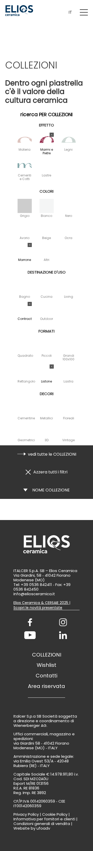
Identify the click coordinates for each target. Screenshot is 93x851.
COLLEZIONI (46, 654)
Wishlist (46, 665)
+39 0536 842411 (36, 584)
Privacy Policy (26, 814)
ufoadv (43, 828)
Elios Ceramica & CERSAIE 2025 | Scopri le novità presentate (41, 605)
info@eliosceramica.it (34, 594)
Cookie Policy (54, 814)
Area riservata (46, 686)
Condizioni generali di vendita (41, 823)
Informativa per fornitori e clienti (44, 819)
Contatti (46, 675)
